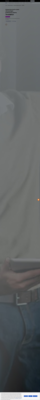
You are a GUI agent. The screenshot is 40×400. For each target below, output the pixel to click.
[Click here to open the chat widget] (38, 200)
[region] (20, 396)
